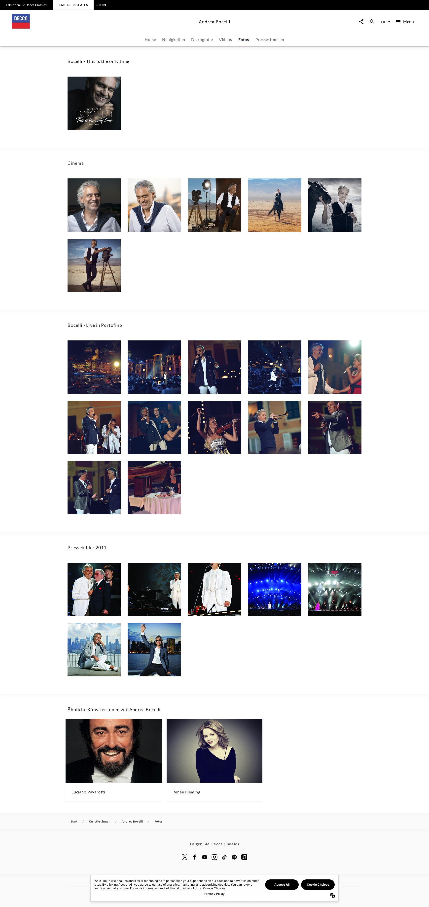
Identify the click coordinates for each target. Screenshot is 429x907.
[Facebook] (195, 857)
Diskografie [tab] (202, 39)
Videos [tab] (225, 39)
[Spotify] (234, 857)
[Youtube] (205, 857)
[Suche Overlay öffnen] (372, 22)
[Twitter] (185, 857)
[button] (94, 103)
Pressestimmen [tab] (269, 39)
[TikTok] (224, 857)
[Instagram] (214, 857)
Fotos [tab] (243, 39)
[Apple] (244, 857)
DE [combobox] (383, 21)
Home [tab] (150, 39)
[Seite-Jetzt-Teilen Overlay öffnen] (361, 22)
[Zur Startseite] (103, 27)
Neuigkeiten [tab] (173, 39)
